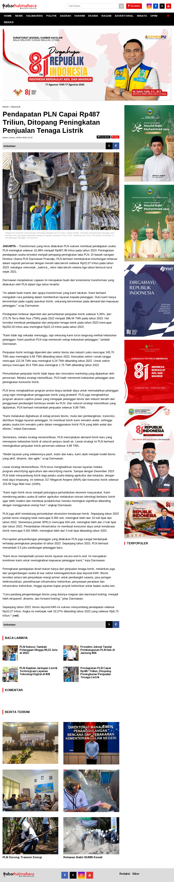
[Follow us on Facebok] (64, 875)
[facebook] (155, 6)
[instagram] (149, 6)
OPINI (153, 15)
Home (5, 106)
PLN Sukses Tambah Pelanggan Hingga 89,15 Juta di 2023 (38, 649)
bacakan (104, 137)
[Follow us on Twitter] (73, 875)
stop (115, 137)
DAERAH (65, 15)
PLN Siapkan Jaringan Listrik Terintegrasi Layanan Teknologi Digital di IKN (38, 671)
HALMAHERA (34, 15)
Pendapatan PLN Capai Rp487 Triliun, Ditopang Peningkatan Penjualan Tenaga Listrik (95, 673)
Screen (135, 6)
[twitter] (162, 6)
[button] (168, 14)
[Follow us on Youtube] (89, 875)
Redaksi (124, 873)
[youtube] (168, 6)
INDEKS (9, 22)
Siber (136, 873)
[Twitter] (109, 145)
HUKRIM (79, 15)
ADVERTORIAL (124, 15)
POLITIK (51, 15)
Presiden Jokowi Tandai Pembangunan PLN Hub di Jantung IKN (97, 649)
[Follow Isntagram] (81, 875)
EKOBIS (93, 15)
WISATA (142, 15)
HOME (8, 15)
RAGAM (106, 15)
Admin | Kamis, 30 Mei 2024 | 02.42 (17, 138)
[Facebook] (115, 145)
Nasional (15, 106)
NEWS (19, 15)
